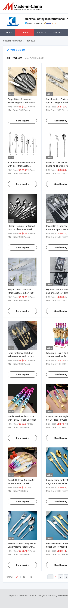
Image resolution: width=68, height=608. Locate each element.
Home (9, 32)
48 (30, 576)
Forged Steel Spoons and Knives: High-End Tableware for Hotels (21, 102)
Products (26, 32)
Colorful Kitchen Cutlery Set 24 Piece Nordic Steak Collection (21, 483)
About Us (41, 32)
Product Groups (17, 49)
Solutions (57, 32)
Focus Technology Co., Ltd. (40, 595)
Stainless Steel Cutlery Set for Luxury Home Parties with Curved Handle (22, 547)
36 (24, 576)
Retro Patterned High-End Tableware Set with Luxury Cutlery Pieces (21, 356)
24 (17, 577)
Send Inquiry (22, 120)
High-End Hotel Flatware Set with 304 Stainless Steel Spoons (21, 166)
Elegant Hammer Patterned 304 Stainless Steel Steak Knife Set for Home (21, 229)
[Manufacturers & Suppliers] (23, 6)
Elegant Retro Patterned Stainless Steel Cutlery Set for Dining (22, 293)
